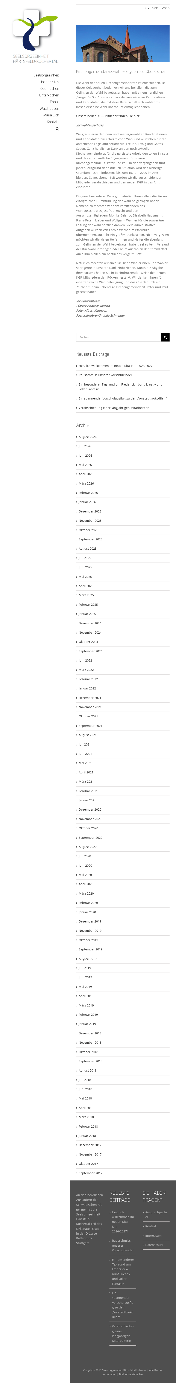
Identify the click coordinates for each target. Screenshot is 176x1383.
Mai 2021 (85, 763)
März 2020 (86, 893)
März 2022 (86, 670)
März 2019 (86, 1005)
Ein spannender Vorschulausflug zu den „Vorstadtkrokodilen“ (123, 398)
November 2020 (90, 819)
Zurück (153, 8)
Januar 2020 (87, 912)
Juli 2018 (85, 1080)
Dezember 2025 (90, 511)
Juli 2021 (85, 744)
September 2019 (90, 949)
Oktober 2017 (88, 1164)
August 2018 (88, 1070)
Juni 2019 (85, 977)
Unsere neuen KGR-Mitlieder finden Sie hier (108, 116)
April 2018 (86, 1108)
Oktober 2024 (88, 642)
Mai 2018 (85, 1098)
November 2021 (90, 707)
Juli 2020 (85, 856)
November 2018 (90, 1042)
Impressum (153, 1236)
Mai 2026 (85, 465)
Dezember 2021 (90, 698)
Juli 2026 (85, 446)
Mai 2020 (85, 875)
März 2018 (86, 1117)
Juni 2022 (85, 660)
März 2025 (86, 595)
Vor (164, 8)
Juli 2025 (85, 558)
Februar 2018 (88, 1126)
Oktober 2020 (88, 828)
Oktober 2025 (88, 530)
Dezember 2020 (90, 809)
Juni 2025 (85, 567)
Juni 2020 (85, 865)
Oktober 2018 (88, 1052)
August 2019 (88, 959)
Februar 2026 (88, 493)
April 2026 (86, 474)
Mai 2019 (85, 987)
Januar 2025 (87, 614)
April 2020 (86, 884)
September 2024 (90, 651)
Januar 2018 (87, 1136)
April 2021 (86, 772)
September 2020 (90, 838)
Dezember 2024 (90, 623)
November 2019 (90, 931)
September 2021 (90, 726)
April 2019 (86, 996)
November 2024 (90, 632)
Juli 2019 (85, 968)
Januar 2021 (87, 800)
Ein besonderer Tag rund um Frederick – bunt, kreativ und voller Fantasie (123, 1272)
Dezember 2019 (90, 921)
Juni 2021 (85, 754)
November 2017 (90, 1154)
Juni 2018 (85, 1089)
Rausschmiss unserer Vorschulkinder (105, 375)
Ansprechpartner (156, 1214)
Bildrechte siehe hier (131, 1374)
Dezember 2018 (90, 1033)
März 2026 (86, 483)
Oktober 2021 (88, 716)
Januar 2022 (87, 688)
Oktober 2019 (88, 940)
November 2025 (90, 520)
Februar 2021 (88, 791)
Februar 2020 (88, 903)
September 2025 (90, 539)
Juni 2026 (85, 455)
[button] (35, 128)
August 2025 (88, 548)
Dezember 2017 (90, 1145)
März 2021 (86, 781)
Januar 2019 (87, 1024)
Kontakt (150, 1226)
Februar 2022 (88, 679)
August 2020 (88, 847)
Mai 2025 (85, 577)
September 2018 (90, 1061)
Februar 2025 (88, 604)
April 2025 (86, 586)
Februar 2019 (88, 1014)
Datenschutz (154, 1245)
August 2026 (88, 437)
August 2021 (88, 735)
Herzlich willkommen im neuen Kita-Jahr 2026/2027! (116, 366)
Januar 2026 (87, 502)
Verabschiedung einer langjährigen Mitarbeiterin (114, 408)
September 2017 (90, 1173)
